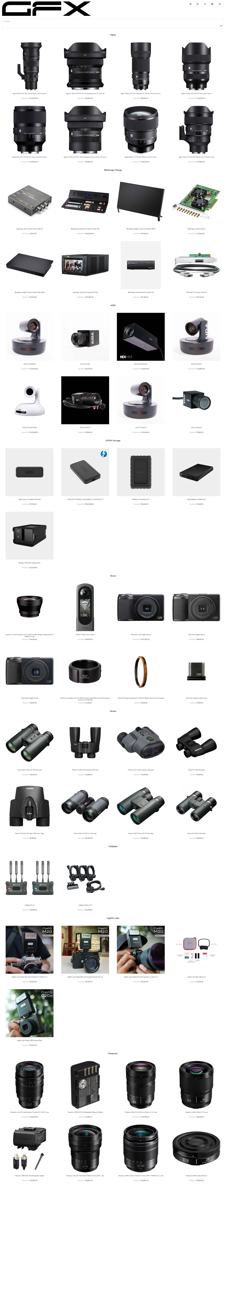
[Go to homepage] (46, 8)
